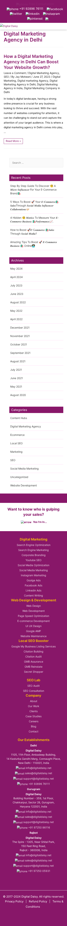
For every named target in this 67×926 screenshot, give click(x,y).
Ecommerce (17, 434)
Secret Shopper (33, 671)
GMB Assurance (33, 661)
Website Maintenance (33, 636)
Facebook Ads (33, 585)
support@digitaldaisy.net (38, 778)
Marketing (16, 451)
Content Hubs (18, 418)
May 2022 (16, 310)
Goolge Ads (34, 580)
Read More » (13, 140)
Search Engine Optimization (33, 545)
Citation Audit (33, 656)
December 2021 (20, 327)
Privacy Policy (14, 901)
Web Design (33, 605)
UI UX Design (33, 626)
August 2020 (18, 395)
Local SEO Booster (34, 641)
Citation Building (33, 651)
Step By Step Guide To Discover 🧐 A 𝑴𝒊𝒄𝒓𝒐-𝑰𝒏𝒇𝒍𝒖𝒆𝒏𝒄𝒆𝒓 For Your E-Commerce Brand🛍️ (33, 189)
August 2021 (17, 361)
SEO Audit (33, 685)
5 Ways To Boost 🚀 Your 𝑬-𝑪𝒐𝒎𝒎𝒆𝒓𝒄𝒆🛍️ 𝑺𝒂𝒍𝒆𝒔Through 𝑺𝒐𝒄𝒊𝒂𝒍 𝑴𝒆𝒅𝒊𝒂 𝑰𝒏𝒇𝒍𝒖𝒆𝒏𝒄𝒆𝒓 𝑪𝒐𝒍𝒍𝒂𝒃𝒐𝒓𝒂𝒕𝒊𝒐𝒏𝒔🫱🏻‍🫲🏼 (34, 205)
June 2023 (16, 293)
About (33, 701)
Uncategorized (19, 477)
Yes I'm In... (39, 521)
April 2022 (16, 319)
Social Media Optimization (33, 565)
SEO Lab (33, 680)
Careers (33, 721)
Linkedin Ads (33, 590)
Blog (33, 726)
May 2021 (16, 386)
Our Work (33, 706)
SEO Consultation (33, 690)
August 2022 (18, 302)
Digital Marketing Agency (43, 73)
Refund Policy (38, 901)
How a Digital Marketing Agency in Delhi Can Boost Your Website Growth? (31, 62)
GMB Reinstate (33, 666)
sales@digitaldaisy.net (38, 773)
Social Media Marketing (24, 468)
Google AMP (33, 631)
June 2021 (16, 378)
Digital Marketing (33, 539)
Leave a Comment (15, 73)
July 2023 (16, 285)
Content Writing (33, 595)
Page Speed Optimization (33, 615)
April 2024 (16, 277)
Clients (33, 711)
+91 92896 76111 (30, 8)
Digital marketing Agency (32, 80)
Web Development (33, 610)
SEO (6, 76)
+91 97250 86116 (39, 827)
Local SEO (16, 443)
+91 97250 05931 (38, 870)
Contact (33, 731)
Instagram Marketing (33, 575)
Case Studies (33, 716)
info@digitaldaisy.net (38, 767)
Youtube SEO (33, 560)
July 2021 (16, 369)
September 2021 (20, 352)
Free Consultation (41, 4)
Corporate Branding (34, 555)
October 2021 (18, 344)
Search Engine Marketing (33, 550)
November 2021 (20, 336)
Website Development (23, 485)
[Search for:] (36, 162)
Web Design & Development (33, 600)
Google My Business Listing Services (33, 646)
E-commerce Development (33, 621)
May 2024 (16, 268)
